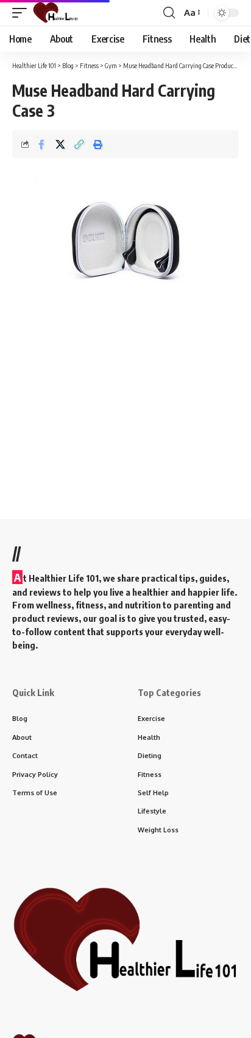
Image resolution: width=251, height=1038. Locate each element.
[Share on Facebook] (41, 144)
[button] (22, 13)
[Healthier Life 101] (55, 13)
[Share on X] (60, 144)
